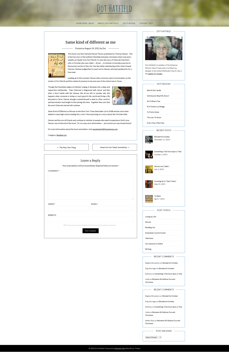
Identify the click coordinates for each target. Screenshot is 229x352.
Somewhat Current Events (155, 233)
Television (149, 238)
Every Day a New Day (155, 123)
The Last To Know (154, 117)
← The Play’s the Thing (66, 147)
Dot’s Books (129, 23)
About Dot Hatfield (108, 23)
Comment (54, 171)
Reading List (62, 135)
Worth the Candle (154, 90)
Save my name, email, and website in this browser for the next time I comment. (91, 225)
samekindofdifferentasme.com (105, 129)
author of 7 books (155, 74)
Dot (104, 48)
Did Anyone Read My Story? (158, 96)
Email (94, 204)
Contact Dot (146, 23)
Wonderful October (170, 263)
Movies (148, 222)
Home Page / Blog (85, 23)
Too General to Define (154, 244)
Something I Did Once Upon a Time (168, 274)
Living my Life (150, 217)
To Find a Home (153, 112)
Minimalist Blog (120, 348)
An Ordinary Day (153, 101)
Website (52, 215)
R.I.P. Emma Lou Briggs (156, 106)
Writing (148, 249)
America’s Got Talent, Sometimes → (114, 147)
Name (51, 204)
